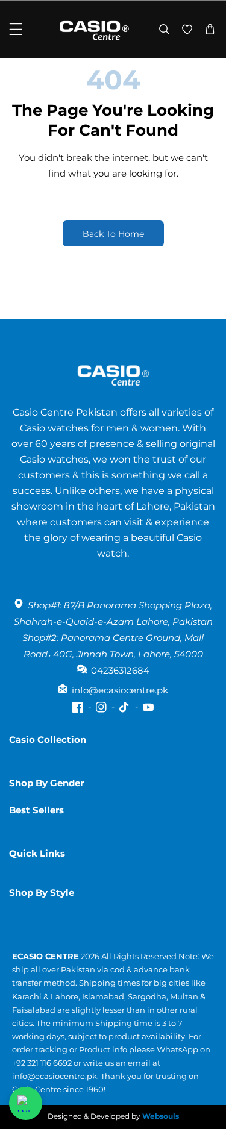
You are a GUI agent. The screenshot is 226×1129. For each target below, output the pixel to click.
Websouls (160, 1116)
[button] (16, 29)
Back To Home (113, 233)
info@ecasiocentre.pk (54, 1076)
